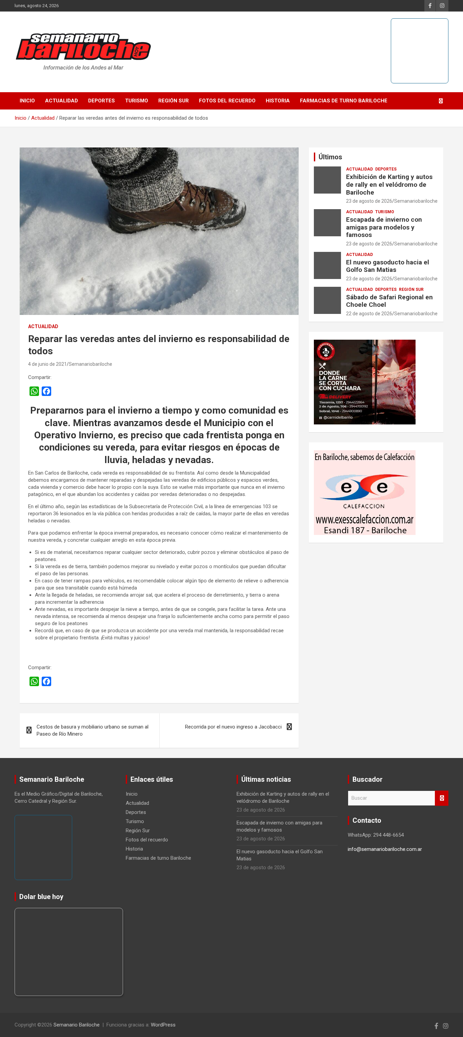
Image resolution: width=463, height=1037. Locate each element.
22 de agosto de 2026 (369, 313)
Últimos (330, 157)
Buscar (441, 798)
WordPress (163, 1025)
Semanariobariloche (90, 364)
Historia (278, 101)
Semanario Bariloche (77, 1025)
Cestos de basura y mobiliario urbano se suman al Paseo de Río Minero (92, 730)
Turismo (136, 101)
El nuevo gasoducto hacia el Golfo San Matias (387, 266)
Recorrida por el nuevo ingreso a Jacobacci (233, 727)
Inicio (27, 101)
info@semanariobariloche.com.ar (385, 849)
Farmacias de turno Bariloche (343, 101)
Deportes (101, 101)
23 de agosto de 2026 (369, 201)
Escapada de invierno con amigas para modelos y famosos (384, 227)
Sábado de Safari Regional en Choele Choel (389, 301)
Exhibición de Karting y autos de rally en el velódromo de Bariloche (389, 184)
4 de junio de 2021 (47, 364)
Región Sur (173, 101)
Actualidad (61, 101)
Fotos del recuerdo (227, 101)
